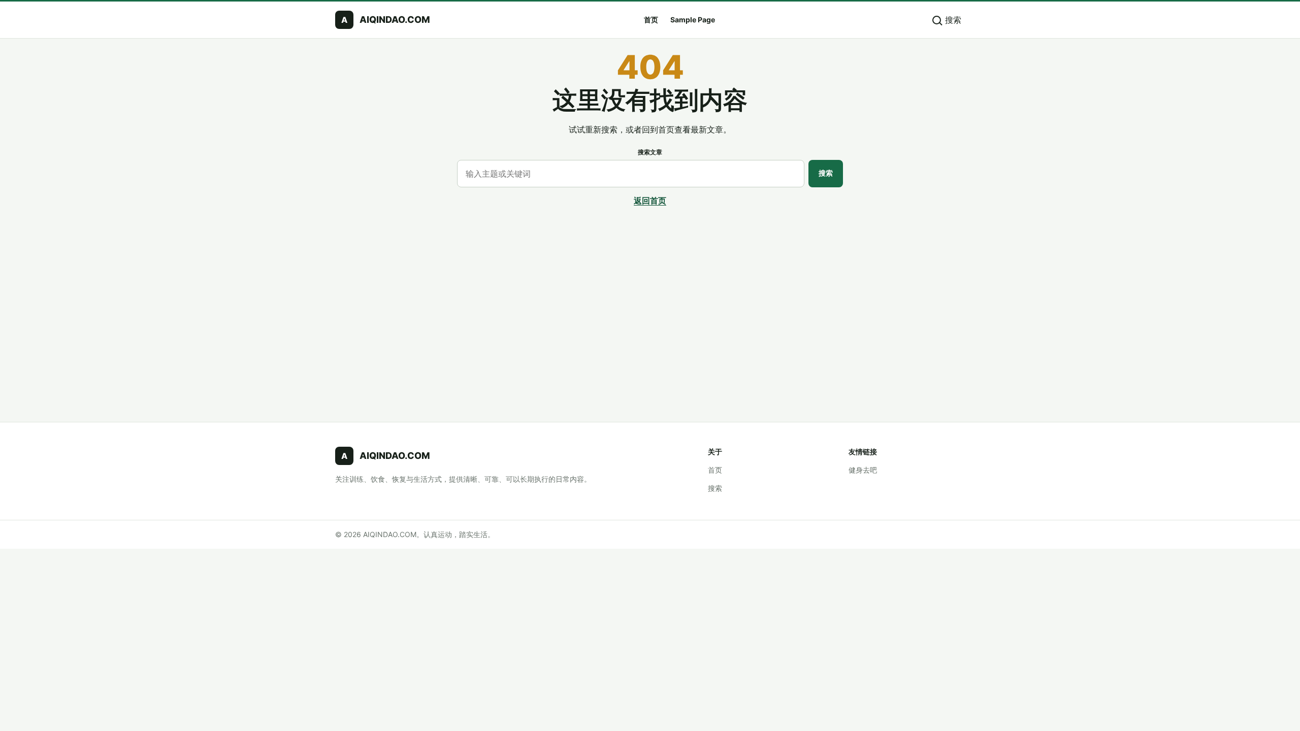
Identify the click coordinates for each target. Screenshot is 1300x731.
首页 (651, 19)
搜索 (826, 173)
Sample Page (692, 19)
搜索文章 (650, 152)
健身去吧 (863, 470)
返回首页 (650, 200)
